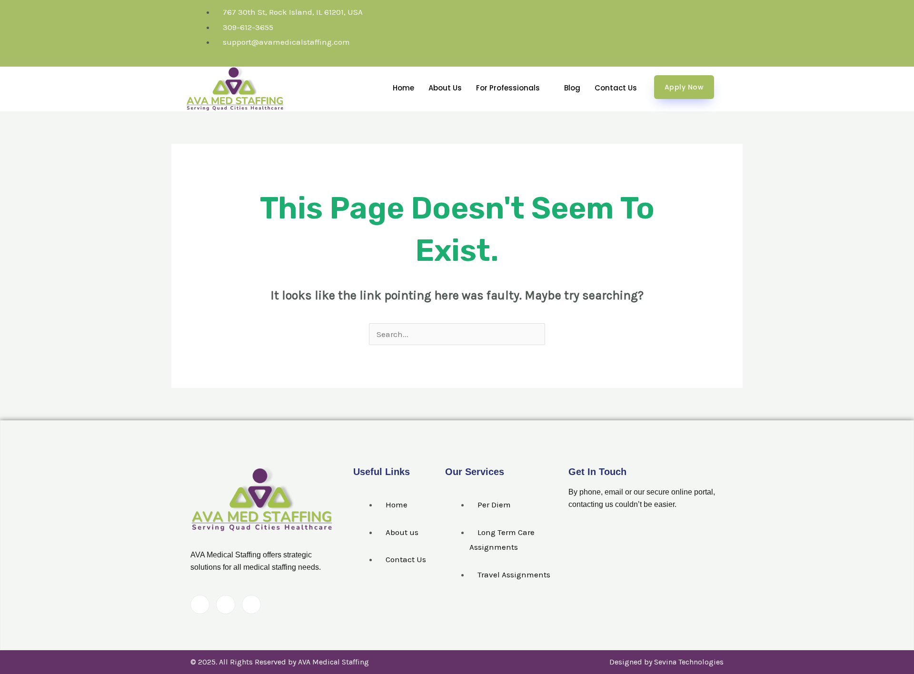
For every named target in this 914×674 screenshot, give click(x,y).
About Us (445, 88)
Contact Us (616, 88)
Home (403, 88)
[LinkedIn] (225, 604)
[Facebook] (199, 604)
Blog (572, 88)
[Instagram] (251, 604)
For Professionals (508, 88)
